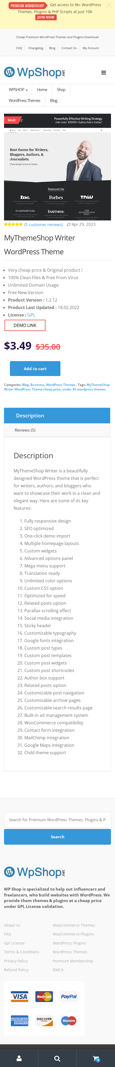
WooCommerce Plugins (73, 933)
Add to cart (35, 368)
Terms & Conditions (21, 951)
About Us (12, 925)
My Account (91, 48)
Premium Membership (73, 960)
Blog (52, 48)
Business (37, 384)
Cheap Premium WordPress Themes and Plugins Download (57, 37)
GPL (31, 315)
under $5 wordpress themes (84, 389)
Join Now (45, 17)
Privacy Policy (16, 960)
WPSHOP (17, 89)
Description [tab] (30, 415)
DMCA (58, 969)
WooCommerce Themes (74, 925)
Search (57, 836)
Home (42, 89)
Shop (61, 89)
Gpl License (14, 943)
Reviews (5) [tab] (25, 430)
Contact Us (69, 48)
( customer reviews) (43, 224)
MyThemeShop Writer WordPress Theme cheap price (57, 387)
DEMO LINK (25, 325)
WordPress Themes (60, 384)
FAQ (19, 48)
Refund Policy (16, 969)
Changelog (35, 48)
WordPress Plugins (69, 943)
